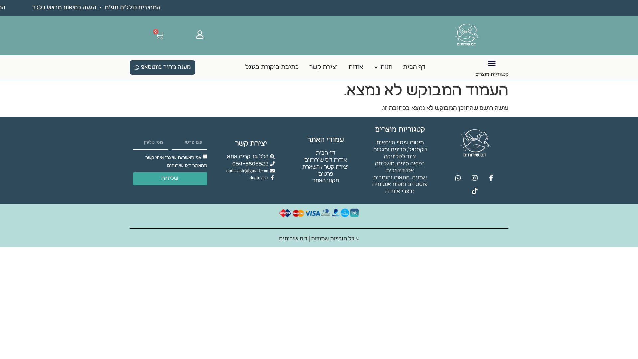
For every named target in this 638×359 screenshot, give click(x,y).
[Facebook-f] (491, 177)
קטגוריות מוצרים (491, 74)
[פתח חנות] (376, 67)
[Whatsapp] (458, 177)
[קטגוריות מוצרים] (492, 63)
